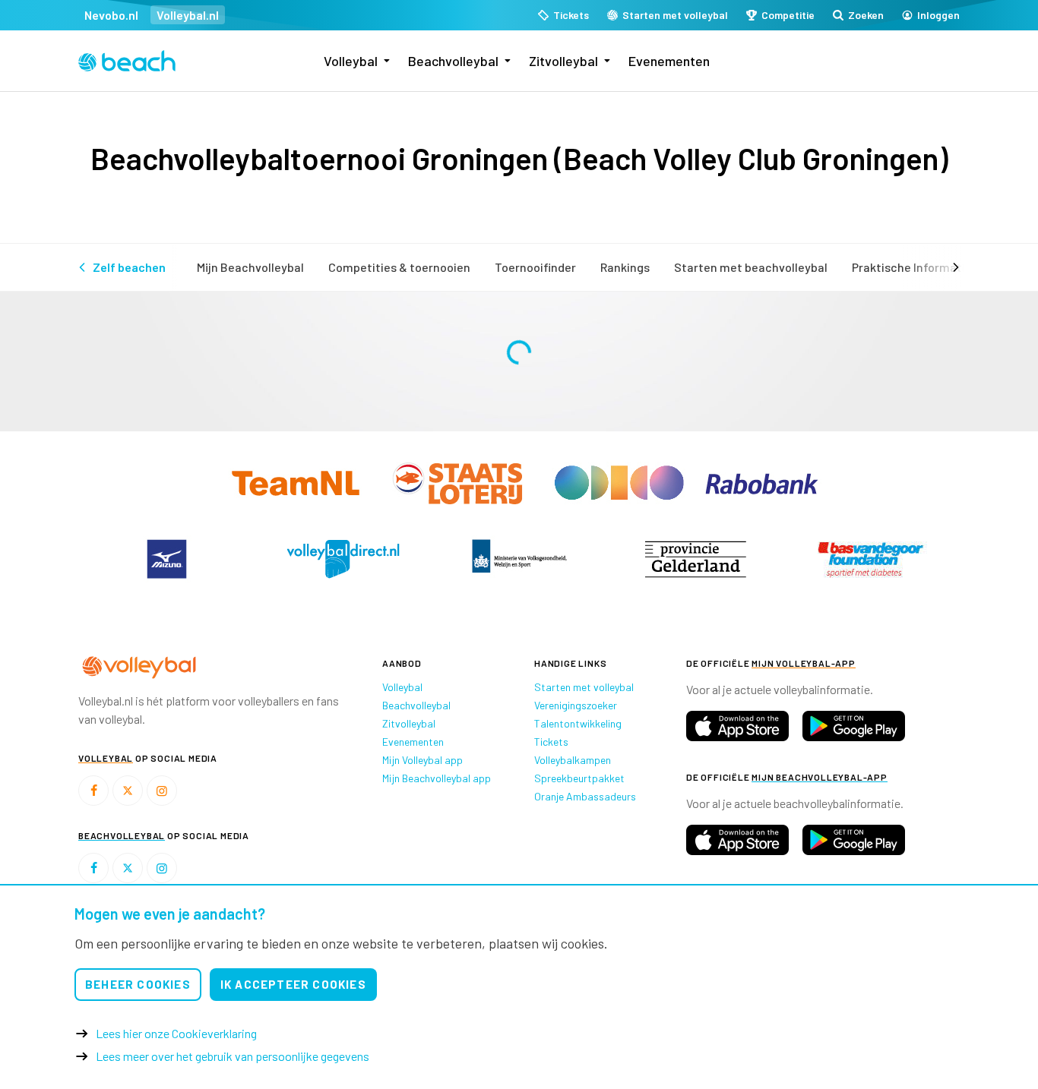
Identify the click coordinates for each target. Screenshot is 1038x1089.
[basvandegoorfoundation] (872, 558)
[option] (166, 558)
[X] (127, 790)
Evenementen (669, 60)
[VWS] (519, 558)
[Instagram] (162, 790)
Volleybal (351, 60)
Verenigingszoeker (575, 705)
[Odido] (620, 482)
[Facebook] (93, 790)
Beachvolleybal (453, 60)
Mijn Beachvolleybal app (436, 778)
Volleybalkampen (572, 759)
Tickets (551, 741)
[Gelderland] (695, 558)
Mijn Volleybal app (422, 759)
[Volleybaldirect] (343, 558)
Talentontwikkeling (578, 723)
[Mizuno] (166, 558)
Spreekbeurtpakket (579, 778)
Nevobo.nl (111, 15)
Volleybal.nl (188, 15)
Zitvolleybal (563, 60)
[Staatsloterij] (459, 482)
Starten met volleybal (584, 686)
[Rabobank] (761, 482)
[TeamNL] (297, 482)
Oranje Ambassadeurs (585, 796)
